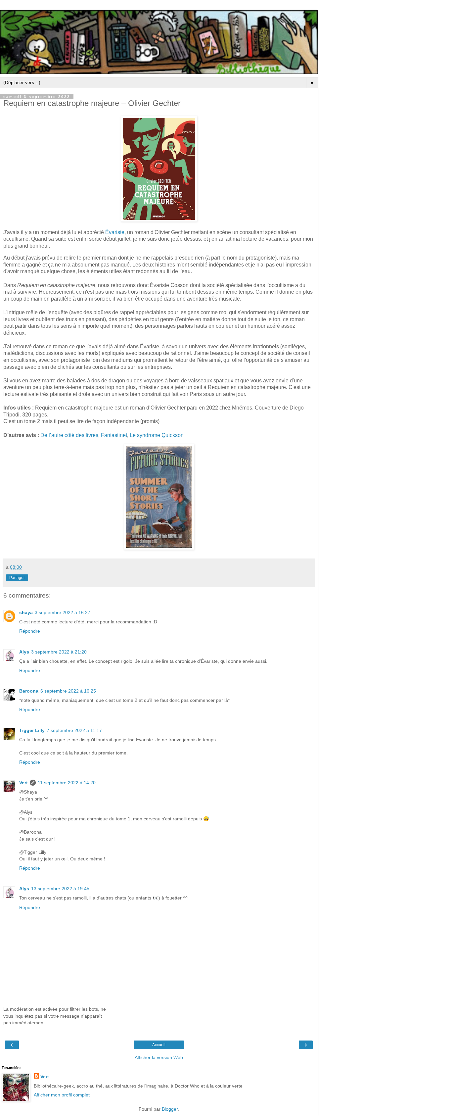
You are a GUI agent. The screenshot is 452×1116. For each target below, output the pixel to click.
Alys (24, 652)
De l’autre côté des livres (69, 435)
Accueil (158, 1045)
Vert (23, 782)
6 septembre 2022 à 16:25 (68, 691)
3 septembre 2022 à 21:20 (59, 652)
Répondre (29, 631)
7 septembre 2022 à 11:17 (74, 730)
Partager (17, 577)
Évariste (114, 232)
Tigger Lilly (32, 730)
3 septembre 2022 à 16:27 (62, 612)
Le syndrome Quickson (157, 435)
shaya (26, 612)
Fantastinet (114, 435)
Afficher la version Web (159, 1057)
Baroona (28, 691)
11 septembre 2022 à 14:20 (67, 782)
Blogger (170, 1109)
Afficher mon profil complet (62, 1094)
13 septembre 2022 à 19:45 (60, 888)
